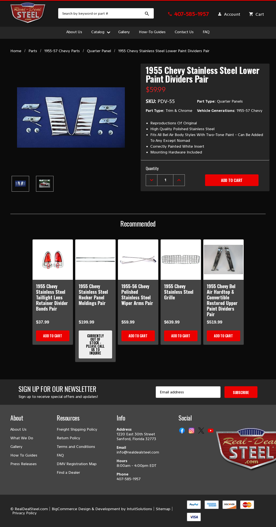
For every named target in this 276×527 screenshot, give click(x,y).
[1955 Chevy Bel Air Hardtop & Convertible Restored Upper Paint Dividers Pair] (223, 259)
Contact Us (184, 32)
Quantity (152, 168)
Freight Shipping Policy (77, 429)
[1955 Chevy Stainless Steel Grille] (180, 259)
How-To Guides (152, 32)
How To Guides (23, 455)
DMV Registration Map (77, 463)
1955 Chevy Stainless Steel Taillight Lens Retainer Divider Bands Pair (52, 297)
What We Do (21, 438)
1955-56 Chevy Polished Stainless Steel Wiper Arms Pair (137, 294)
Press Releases (23, 463)
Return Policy (68, 438)
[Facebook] (182, 431)
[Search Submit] (147, 13)
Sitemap (163, 509)
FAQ (206, 32)
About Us (74, 32)
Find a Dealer (68, 472)
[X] (201, 431)
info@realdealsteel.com (138, 452)
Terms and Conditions (76, 446)
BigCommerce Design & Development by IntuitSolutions (102, 509)
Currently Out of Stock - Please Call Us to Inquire (95, 344)
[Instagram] (192, 431)
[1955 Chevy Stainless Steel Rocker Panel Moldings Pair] (95, 259)
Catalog (97, 32)
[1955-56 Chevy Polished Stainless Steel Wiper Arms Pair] (138, 259)
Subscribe (241, 392)
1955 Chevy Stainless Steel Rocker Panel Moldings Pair (93, 294)
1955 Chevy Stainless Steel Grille (178, 291)
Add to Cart (52, 335)
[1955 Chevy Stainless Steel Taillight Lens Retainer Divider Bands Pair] (52, 259)
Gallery (124, 32)
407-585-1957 (129, 479)
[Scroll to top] (8, 518)
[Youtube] (211, 431)
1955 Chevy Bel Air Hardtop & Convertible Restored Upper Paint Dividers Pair (222, 300)
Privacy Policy (24, 513)
